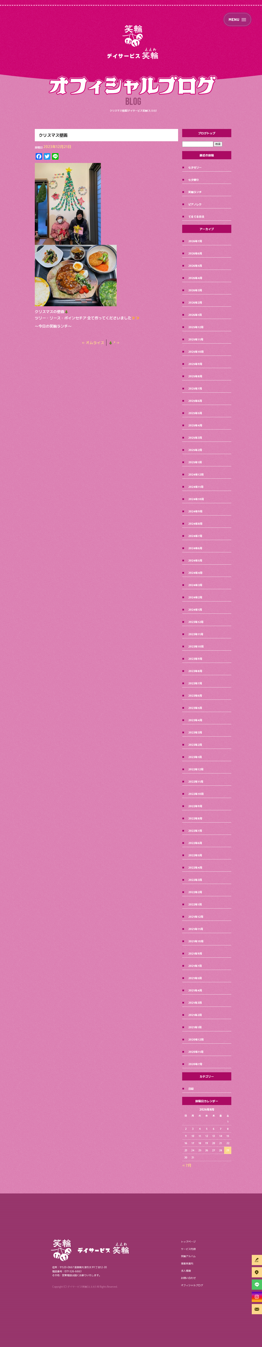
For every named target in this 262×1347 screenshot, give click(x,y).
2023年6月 (195, 695)
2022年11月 (195, 781)
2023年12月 (195, 622)
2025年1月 (195, 462)
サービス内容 (188, 1249)
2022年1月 (195, 904)
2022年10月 (196, 794)
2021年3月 (195, 1003)
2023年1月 (195, 757)
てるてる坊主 (196, 216)
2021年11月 (195, 929)
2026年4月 (195, 278)
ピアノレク (195, 204)
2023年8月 (195, 671)
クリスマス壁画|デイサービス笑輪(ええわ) (133, 110)
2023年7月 (195, 683)
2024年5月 (195, 560)
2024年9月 (195, 511)
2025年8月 (195, 376)
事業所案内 (187, 1263)
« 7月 (186, 1165)
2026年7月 (195, 241)
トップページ (188, 1241)
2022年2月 (195, 892)
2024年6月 (195, 548)
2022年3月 (195, 880)
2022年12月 (195, 769)
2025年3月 (195, 438)
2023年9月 (195, 659)
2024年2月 (195, 597)
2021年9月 (195, 953)
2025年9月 (195, 364)
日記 (191, 1088)
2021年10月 (195, 941)
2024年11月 (195, 487)
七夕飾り (193, 180)
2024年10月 (196, 499)
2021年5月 (195, 978)
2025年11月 (195, 339)
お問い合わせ (188, 1277)
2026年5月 (195, 266)
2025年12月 (195, 327)
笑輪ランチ (195, 192)
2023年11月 (195, 634)
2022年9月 (195, 806)
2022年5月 (195, 855)
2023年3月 (195, 732)
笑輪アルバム (188, 1256)
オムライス (93, 342)
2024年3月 (195, 585)
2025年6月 (195, 401)
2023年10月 (196, 646)
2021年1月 (195, 1027)
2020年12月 (196, 1039)
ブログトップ (206, 133)
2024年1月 (195, 609)
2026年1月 (195, 315)
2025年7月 (195, 388)
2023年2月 (195, 745)
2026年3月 (195, 290)
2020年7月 (195, 1064)
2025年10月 (196, 352)
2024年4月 (195, 573)
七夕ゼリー (195, 167)
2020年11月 (195, 1052)
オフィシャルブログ (192, 1285)
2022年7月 (195, 831)
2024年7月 (195, 536)
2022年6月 (195, 843)
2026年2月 (195, 302)
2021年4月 (195, 990)
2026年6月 (195, 253)
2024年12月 (196, 474)
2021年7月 (195, 966)
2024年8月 (195, 523)
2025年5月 (195, 413)
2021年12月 (195, 917)
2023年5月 (195, 708)
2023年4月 (195, 720)
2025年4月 (195, 425)
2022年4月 (195, 867)
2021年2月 (195, 1015)
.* (116, 342)
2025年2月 (195, 450)
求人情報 (186, 1270)
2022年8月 (195, 818)
